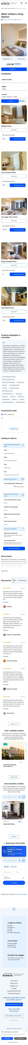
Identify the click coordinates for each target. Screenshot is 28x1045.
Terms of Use (14, 980)
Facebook (7, 1023)
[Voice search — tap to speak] (19, 797)
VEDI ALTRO (14, 777)
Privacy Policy (14, 983)
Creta (10, 929)
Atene (10, 925)
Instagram (10, 1023)
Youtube (15, 1023)
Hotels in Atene (11, 8)
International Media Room (14, 991)
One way (6, 866)
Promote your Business (14, 993)
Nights (4, 86)
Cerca (15, 883)
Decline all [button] (20, 1038)
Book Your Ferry (14, 548)
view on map (17, 19)
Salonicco (11, 927)
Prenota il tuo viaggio (16, 955)
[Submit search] (23, 797)
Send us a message (21, 894)
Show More (5, 602)
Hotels (5, 8)
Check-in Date (7, 79)
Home (2, 8)
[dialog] (14, 1037)
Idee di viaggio (13, 943)
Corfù (10, 931)
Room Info (14, 130)
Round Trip (13, 866)
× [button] (26, 1031)
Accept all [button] (7, 1038)
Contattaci (14, 988)
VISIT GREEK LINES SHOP (13, 1015)
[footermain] (14, 909)
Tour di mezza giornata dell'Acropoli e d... (9, 765)
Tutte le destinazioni (14, 932)
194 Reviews (21, 59)
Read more (3, 1035)
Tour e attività (12, 947)
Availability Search (19, 139)
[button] (14, 1042)
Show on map (14, 428)
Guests (4, 94)
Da (4, 870)
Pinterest (18, 1023)
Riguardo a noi (14, 986)
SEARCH (11, 101)
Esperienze (12, 945)
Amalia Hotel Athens (9, 824)
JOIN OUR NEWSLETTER (14, 1004)
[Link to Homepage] (5, 3)
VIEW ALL (13, 724)
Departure (6, 876)
